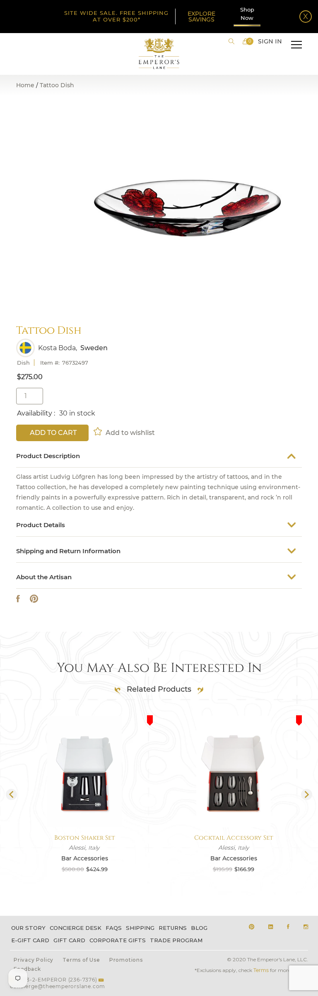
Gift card (69, 940)
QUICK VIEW (84, 808)
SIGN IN (270, 41)
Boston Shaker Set (84, 838)
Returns (173, 927)
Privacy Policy (33, 960)
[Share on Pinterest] (34, 599)
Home (25, 85)
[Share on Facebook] (18, 599)
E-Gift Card (30, 940)
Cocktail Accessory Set (233, 838)
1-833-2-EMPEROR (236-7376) (56, 980)
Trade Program (176, 940)
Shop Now (247, 13)
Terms (261, 970)
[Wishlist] (98, 431)
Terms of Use (81, 960)
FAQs (114, 927)
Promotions (126, 960)
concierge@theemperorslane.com (57, 986)
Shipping (140, 927)
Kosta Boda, (57, 348)
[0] (245, 41)
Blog (199, 927)
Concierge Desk (75, 927)
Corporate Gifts (117, 940)
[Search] (231, 41)
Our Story (28, 927)
